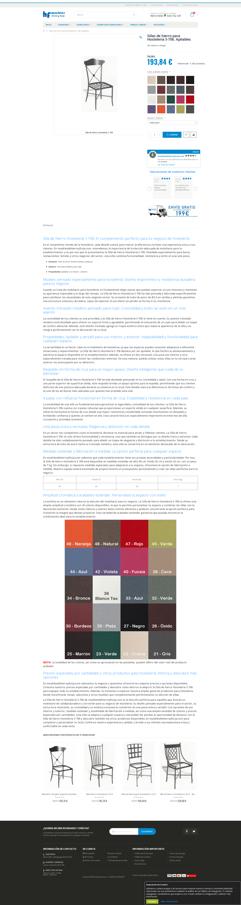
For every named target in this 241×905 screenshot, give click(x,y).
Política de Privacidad (144, 853)
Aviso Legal (139, 860)
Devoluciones (140, 864)
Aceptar (152, 901)
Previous (150, 189)
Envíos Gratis (175, 860)
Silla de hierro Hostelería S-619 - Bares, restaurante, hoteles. (178, 794)
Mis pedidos (90, 853)
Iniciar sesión (172, 5)
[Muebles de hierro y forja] (54, 14)
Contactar (113, 857)
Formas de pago (176, 857)
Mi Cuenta (89, 857)
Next (195, 189)
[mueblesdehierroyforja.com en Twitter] (194, 831)
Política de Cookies (143, 857)
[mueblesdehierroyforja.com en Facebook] (186, 831)
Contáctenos (157, 5)
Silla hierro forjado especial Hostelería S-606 (60, 794)
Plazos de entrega (177, 853)
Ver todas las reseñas (166, 165)
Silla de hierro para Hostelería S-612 (138, 794)
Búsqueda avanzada (118, 860)
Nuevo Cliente (115, 853)
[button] (140, 39)
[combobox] (105, 14)
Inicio (44, 30)
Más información (169, 901)
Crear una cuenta (190, 5)
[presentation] (50, 226)
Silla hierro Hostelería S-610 (99, 794)
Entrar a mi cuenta (92, 860)
